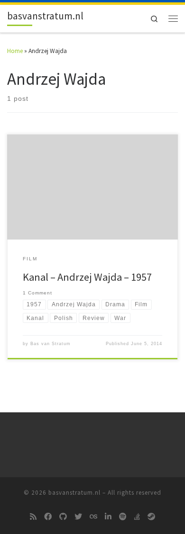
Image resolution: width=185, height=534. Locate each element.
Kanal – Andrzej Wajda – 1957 (87, 277)
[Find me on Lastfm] (93, 517)
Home (15, 51)
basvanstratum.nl (74, 493)
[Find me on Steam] (151, 517)
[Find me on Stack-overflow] (137, 517)
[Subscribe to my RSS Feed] (33, 517)
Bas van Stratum (50, 343)
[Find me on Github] (63, 517)
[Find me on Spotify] (123, 517)
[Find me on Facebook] (48, 517)
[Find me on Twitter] (78, 517)
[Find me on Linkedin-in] (108, 517)
